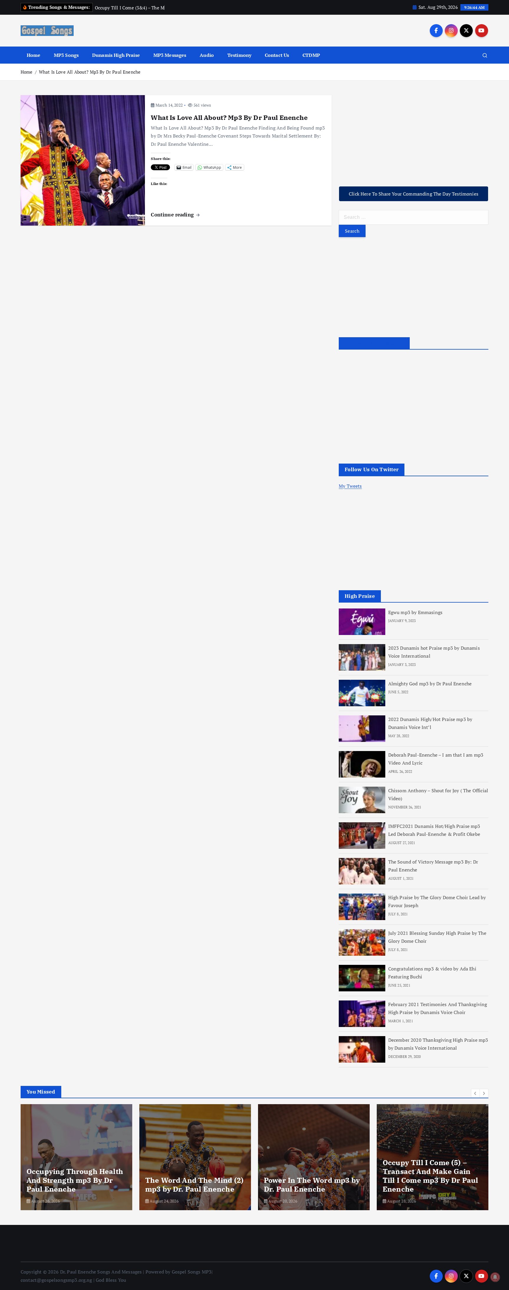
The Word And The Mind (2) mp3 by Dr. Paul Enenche (194, 1184)
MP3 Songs (66, 55)
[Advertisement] (413, 136)
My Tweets (350, 486)
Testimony (239, 55)
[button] (475, 1093)
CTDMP (311, 55)
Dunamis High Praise (116, 55)
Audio (207, 55)
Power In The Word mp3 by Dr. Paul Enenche (312, 1184)
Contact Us (277, 55)
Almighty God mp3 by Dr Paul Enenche (430, 683)
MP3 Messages (169, 55)
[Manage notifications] (495, 1277)
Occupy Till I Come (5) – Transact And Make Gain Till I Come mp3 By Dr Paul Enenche (430, 1176)
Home (34, 55)
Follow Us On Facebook (374, 343)
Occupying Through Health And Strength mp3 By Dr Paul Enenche (75, 1180)
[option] (76, 1157)
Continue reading (173, 214)
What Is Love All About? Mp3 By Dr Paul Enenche (90, 72)
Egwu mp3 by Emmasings (415, 612)
